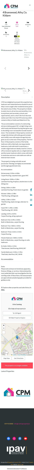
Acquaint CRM (17, 462)
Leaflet (14, 355)
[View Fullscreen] (3, 332)
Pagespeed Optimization (13, 468)
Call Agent (17, 313)
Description (5, 97)
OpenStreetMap (22, 355)
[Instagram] (14, 438)
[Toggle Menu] (30, 5)
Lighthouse (24, 468)
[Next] (28, 68)
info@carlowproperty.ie (22, 424)
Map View (6, 358)
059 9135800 (8, 424)
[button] (17, 337)
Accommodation (7, 259)
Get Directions (18, 358)
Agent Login (21, 464)
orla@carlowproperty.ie (18, 308)
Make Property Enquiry (17, 318)
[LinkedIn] (20, 438)
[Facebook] (8, 438)
